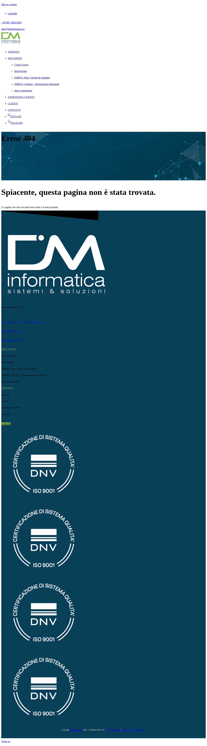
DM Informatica (76, 730)
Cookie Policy (140, 730)
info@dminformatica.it (12, 29)
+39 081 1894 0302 (11, 22)
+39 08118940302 (10, 331)
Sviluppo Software (113, 730)
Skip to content (9, 4)
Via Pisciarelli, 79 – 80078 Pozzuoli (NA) (22, 322)
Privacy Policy (127, 730)
